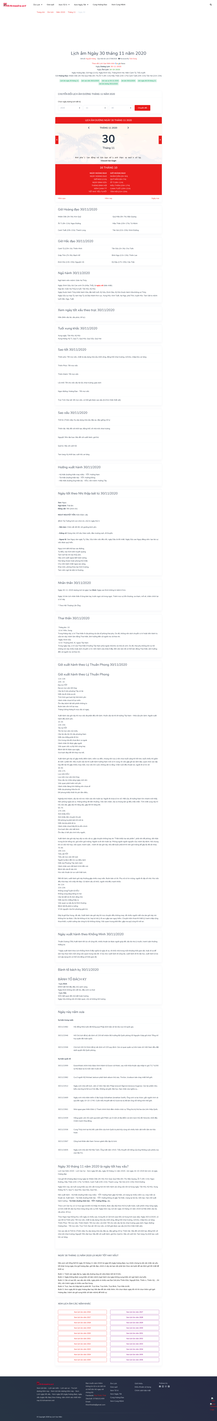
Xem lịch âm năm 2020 (82, 1333)
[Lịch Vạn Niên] (15, 4)
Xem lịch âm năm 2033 (134, 1344)
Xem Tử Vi (63, 5)
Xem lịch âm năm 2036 (134, 1360)
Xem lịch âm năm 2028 (134, 1317)
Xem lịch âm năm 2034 (134, 1349)
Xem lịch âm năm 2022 (82, 1344)
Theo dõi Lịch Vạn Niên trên (103, 63)
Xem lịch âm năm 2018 (82, 1323)
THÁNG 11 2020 (108, 127)
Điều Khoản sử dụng (143, 1387)
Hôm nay (108, 198)
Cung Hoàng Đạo (100, 4)
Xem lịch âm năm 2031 (134, 1333)
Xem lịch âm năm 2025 (82, 1360)
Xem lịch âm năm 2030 (134, 1328)
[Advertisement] (104, 31)
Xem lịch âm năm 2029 (134, 1323)
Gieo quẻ (50, 4)
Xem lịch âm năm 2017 (82, 1317)
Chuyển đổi (142, 108)
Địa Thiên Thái (100, 1395)
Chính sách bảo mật (143, 1390)
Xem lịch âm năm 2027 (134, 1312)
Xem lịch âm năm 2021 (82, 1339)
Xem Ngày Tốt (80, 5)
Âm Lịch (36, 5)
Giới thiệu (139, 1383)
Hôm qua (61, 198)
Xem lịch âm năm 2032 (134, 1339)
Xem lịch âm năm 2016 (82, 1312)
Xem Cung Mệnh (118, 4)
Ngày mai (155, 198)
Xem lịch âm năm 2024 (82, 1354)
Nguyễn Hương (91, 59)
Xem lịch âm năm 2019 (82, 1328)
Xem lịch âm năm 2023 (82, 1349)
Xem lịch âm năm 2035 (134, 1354)
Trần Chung (133, 59)
